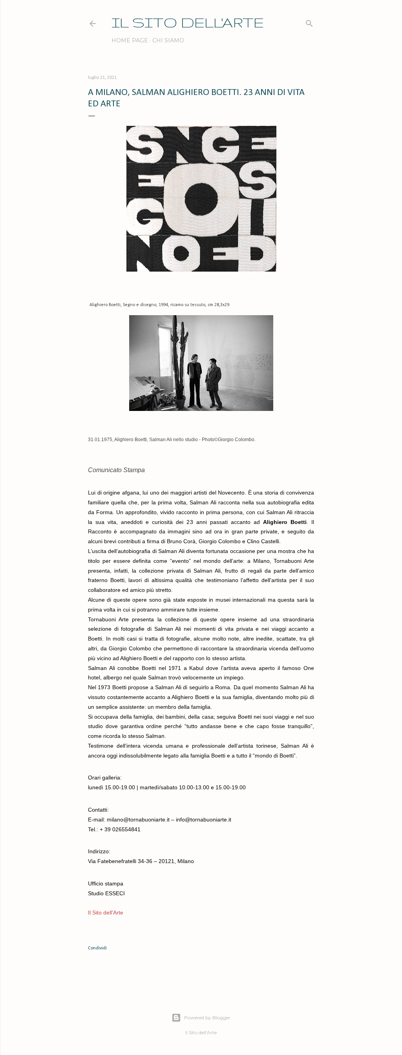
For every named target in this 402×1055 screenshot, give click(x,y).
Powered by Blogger (207, 1017)
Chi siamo (168, 40)
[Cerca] (309, 21)
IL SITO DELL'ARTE (187, 22)
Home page (129, 40)
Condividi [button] (97, 948)
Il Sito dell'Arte (105, 912)
